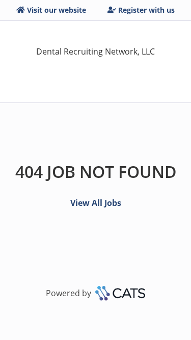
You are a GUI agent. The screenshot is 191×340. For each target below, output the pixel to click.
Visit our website (56, 10)
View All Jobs (95, 202)
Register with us (146, 10)
